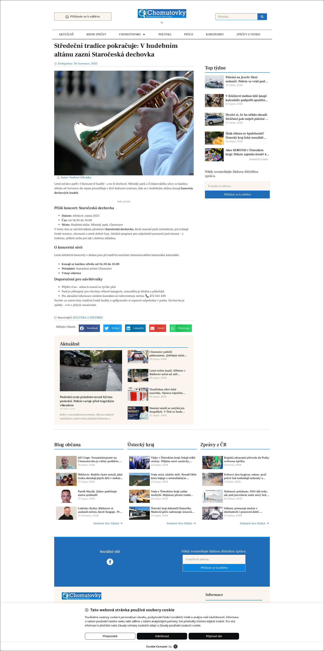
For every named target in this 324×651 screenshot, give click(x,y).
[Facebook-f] (110, 562)
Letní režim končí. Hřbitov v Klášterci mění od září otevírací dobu (167, 372)
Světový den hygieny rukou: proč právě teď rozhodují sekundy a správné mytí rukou (245, 476)
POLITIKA (164, 34)
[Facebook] (162, 22)
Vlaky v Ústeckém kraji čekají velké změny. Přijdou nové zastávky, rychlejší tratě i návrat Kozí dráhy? (173, 459)
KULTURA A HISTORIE (88, 317)
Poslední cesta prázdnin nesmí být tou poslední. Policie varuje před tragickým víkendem (87, 401)
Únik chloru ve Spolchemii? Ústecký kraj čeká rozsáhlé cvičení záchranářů (245, 135)
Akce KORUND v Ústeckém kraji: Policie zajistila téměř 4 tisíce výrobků (246, 152)
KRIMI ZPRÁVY (96, 34)
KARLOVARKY (215, 34)
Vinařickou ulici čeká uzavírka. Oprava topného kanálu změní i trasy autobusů (166, 391)
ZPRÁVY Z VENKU (248, 34)
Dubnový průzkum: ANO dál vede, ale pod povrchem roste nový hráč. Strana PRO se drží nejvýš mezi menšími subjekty (246, 493)
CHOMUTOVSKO (130, 34)
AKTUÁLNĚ (66, 34)
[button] (89, 328)
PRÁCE (188, 34)
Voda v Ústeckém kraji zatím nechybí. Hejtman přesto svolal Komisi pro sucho (170, 493)
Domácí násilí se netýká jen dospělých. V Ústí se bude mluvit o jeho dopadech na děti (166, 410)
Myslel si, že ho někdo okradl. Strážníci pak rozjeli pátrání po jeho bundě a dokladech (247, 117)
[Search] (262, 17)
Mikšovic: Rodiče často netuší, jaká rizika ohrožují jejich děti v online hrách (100, 476)
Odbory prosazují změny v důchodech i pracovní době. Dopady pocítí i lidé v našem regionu (242, 510)
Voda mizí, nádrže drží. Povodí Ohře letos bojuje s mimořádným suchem (174, 476)
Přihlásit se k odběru (237, 194)
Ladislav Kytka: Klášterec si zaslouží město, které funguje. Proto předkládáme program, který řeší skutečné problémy (101, 510)
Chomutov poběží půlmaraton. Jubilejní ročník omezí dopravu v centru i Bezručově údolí (167, 353)
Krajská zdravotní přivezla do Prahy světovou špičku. (246, 459)
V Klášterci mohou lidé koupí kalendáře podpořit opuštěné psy (246, 98)
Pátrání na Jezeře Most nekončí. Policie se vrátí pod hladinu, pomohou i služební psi (246, 79)
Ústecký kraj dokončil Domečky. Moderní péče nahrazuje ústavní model (171, 510)
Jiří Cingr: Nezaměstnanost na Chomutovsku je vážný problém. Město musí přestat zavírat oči (98, 459)
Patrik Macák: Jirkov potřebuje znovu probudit (97, 493)
